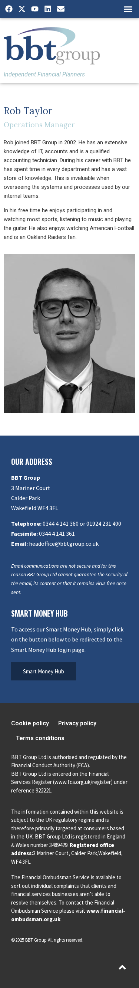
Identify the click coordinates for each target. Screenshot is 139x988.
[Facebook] (9, 9)
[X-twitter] (22, 9)
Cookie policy (30, 723)
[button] (128, 9)
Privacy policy (77, 723)
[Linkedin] (48, 9)
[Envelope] (60, 9)
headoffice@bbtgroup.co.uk (64, 543)
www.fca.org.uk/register (82, 781)
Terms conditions (40, 738)
